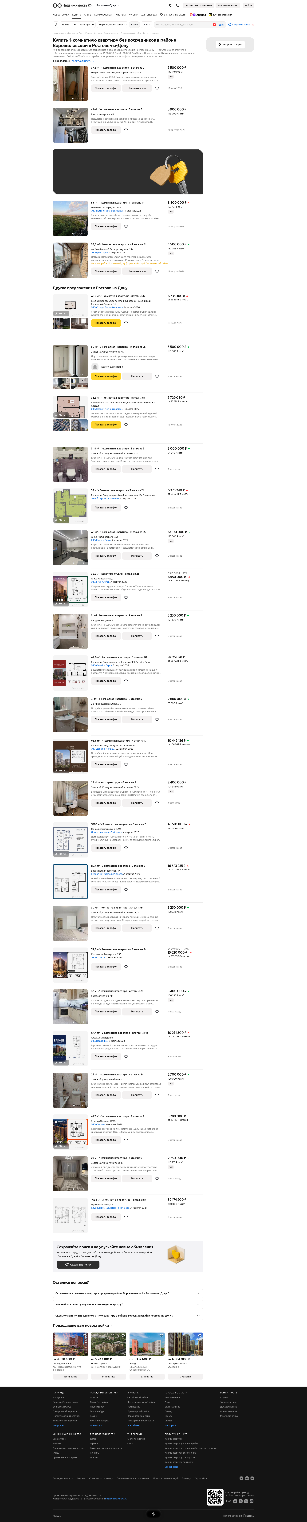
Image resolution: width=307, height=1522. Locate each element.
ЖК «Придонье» (99, 1041)
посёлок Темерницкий (138, 301)
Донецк (169, 1411)
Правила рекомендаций (165, 1478)
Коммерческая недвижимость (106, 1448)
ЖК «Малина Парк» (101, 540)
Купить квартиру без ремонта (180, 1452)
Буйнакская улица (62, 1406)
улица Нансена (98, 578)
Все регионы (59, 1439)
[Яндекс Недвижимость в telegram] (252, 1478)
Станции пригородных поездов (69, 1448)
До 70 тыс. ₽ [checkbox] (109, 176)
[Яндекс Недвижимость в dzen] (247, 1478)
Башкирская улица (100, 114)
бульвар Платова (100, 1121)
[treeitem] (62, 15)
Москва (94, 1397)
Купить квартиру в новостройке (181, 1443)
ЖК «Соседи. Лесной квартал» (107, 307)
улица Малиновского (102, 537)
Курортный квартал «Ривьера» (107, 874)
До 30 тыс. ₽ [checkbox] (66, 176)
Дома (93, 1439)
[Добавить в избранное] (157, 88)
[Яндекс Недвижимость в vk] (241, 1478)
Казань (93, 1416)
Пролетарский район (138, 1411)
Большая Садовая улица (65, 1402)
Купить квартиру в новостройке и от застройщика (191, 1448)
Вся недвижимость (63, 1478)
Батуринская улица (101, 620)
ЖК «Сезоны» (98, 1124)
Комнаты (94, 1452)
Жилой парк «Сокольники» (105, 498)
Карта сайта (200, 1478)
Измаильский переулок (103, 207)
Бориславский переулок (103, 870)
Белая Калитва (172, 1406)
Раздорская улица (119, 249)
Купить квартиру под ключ (179, 1462)
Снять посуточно (136, 1439)
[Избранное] (171, 5)
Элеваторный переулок (65, 1420)
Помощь (186, 1478)
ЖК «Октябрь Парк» (101, 665)
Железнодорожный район (141, 1402)
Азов (167, 1402)
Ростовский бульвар (101, 304)
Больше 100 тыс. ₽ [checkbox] (70, 185)
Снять (130, 1443)
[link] (248, 5)
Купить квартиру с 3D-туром (180, 1457)
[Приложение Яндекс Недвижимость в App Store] (235, 1501)
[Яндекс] (248, 1515)
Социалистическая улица (104, 829)
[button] (178, 5)
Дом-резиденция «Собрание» (106, 832)
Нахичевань (133, 1406)
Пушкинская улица (100, 1204)
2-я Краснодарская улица (104, 704)
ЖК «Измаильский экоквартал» (107, 210)
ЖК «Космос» (98, 957)
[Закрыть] (253, 24)
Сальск (168, 1416)
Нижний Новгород (99, 1420)
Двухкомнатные (228, 1406)
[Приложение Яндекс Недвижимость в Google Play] (241, 1501)
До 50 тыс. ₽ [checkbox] (87, 176)
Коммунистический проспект (117, 453)
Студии (224, 1397)
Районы (57, 1443)
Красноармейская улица (103, 954)
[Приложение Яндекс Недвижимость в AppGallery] (246, 1501)
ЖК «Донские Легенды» (103, 748)
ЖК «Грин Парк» (99, 252)
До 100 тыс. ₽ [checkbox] (131, 176)
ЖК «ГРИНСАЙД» (100, 582)
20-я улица (58, 1397)
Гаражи (94, 1443)
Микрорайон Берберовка (140, 1420)
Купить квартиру (173, 1439)
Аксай (94, 1037)
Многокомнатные (229, 1416)
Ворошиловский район (139, 1416)
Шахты (168, 1420)
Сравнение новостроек (65, 1457)
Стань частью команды (101, 1478)
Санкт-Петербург (99, 1402)
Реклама (80, 1478)
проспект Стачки (100, 996)
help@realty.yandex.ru (116, 1498)
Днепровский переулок (65, 1411)
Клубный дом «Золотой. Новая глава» (110, 1208)
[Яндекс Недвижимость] (72, 5)
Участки (94, 1457)
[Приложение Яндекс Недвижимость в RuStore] (251, 1501)
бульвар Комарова (125, 72)
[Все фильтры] (56, 24)
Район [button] (221, 25)
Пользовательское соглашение (133, 1478)
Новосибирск (97, 1406)
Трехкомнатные (228, 1402)
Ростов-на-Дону (99, 495)
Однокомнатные (228, 1411)
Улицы (56, 1452)
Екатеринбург (97, 1411)
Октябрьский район (137, 1397)
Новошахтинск (172, 1397)
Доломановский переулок (66, 1416)
